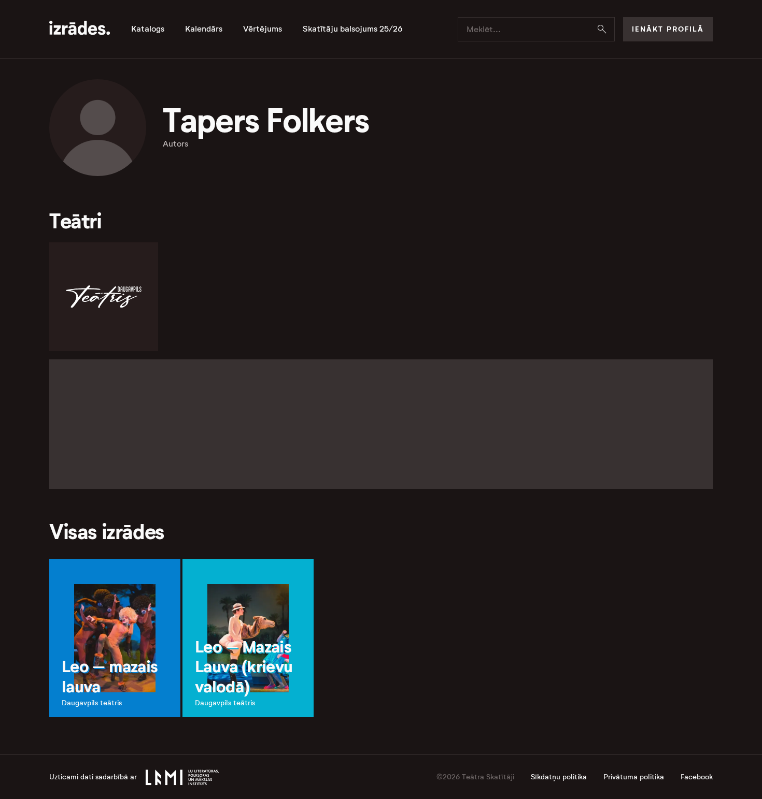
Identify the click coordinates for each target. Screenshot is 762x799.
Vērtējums (262, 29)
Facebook (697, 777)
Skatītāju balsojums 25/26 (353, 29)
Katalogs (147, 29)
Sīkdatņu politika (559, 777)
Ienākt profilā (668, 29)
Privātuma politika (633, 777)
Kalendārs (203, 29)
